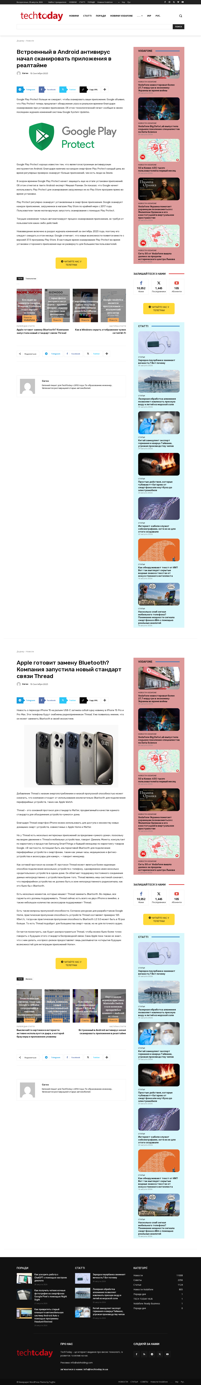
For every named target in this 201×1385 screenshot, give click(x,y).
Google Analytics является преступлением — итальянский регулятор (113, 306)
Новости (30, 40)
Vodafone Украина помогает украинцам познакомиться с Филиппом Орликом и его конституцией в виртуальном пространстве (156, 212)
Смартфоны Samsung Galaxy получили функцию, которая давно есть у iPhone (85, 306)
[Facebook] (165, 2)
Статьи (141, 357)
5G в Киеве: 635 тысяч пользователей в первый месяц (157, 169)
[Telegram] (152, 1354)
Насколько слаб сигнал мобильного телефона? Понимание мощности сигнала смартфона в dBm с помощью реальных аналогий (156, 617)
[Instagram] (169, 2)
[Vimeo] (178, 2)
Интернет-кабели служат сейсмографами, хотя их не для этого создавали (157, 529)
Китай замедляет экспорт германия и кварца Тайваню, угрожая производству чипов (156, 443)
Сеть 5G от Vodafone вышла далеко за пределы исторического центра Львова (156, 256)
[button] (180, 16)
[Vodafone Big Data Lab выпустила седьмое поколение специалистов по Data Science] (159, 108)
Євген (25, 73)
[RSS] (144, 1354)
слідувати (159, 281)
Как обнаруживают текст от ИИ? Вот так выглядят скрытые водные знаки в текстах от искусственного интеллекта (158, 571)
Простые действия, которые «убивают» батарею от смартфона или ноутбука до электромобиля (155, 486)
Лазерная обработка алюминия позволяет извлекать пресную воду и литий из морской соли (157, 401)
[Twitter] (174, 2)
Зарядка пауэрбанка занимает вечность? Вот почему (156, 361)
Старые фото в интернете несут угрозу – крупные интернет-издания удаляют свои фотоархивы (57, 306)
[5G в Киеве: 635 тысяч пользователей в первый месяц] (159, 150)
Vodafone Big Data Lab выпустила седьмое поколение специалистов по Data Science (159, 129)
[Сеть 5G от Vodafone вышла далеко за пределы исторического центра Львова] (159, 236)
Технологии (30, 278)
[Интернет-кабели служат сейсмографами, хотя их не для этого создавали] (159, 508)
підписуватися (177, 281)
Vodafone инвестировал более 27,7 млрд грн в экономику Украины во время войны (156, 87)
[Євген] (19, 73)
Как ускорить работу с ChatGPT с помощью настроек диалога (50, 1277)
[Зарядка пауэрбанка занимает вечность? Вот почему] (159, 342)
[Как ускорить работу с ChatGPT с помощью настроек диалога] (24, 1278)
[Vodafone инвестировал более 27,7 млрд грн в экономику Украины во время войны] (159, 67)
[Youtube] (182, 2)
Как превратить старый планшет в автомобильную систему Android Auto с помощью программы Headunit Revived (49, 1315)
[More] (104, 89)
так (141, 281)
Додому (20, 40)
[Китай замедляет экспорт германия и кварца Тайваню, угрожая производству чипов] (159, 422)
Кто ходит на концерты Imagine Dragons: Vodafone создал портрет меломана (29, 306)
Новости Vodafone (29, 318)
